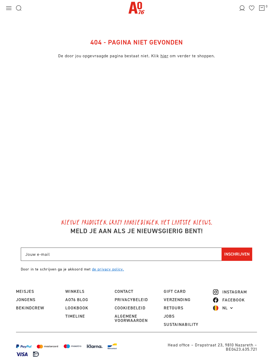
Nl (225, 308)
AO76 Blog (76, 299)
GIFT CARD (175, 291)
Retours (173, 308)
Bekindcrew (30, 308)
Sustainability (181, 324)
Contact (124, 291)
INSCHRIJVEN (237, 254)
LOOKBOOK (76, 308)
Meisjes (25, 291)
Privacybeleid (131, 299)
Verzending (177, 299)
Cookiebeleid (130, 308)
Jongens (25, 299)
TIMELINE (75, 316)
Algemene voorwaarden (131, 318)
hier (164, 56)
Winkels (75, 291)
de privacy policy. (108, 269)
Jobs (169, 316)
